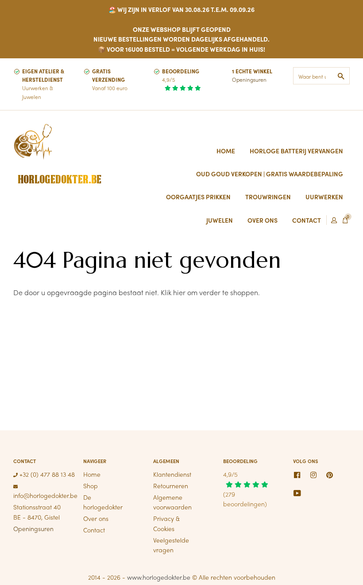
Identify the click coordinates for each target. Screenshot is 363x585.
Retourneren (170, 485)
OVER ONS (262, 220)
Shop (90, 485)
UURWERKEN (324, 196)
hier (179, 292)
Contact (94, 529)
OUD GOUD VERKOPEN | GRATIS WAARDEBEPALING (269, 173)
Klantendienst (172, 474)
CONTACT (306, 220)
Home (225, 150)
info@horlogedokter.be (45, 495)
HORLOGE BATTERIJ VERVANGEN (296, 150)
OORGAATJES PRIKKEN (198, 196)
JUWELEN (219, 220)
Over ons (95, 518)
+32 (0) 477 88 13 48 (46, 474)
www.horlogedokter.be (158, 577)
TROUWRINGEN (268, 196)
